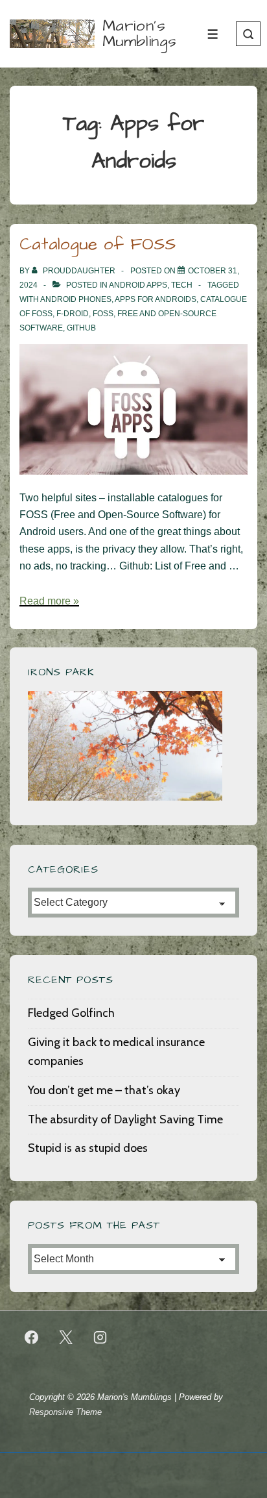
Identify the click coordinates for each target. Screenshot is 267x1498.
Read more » (49, 600)
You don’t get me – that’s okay (104, 1090)
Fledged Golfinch (71, 1013)
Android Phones (75, 299)
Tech (181, 285)
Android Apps (138, 285)
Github (81, 327)
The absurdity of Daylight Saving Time (125, 1119)
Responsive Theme (65, 1412)
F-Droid (72, 313)
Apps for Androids (155, 299)
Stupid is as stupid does (88, 1148)
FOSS (103, 313)
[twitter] (66, 1337)
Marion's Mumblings (139, 34)
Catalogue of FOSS (97, 244)
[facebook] (31, 1337)
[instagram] (100, 1337)
